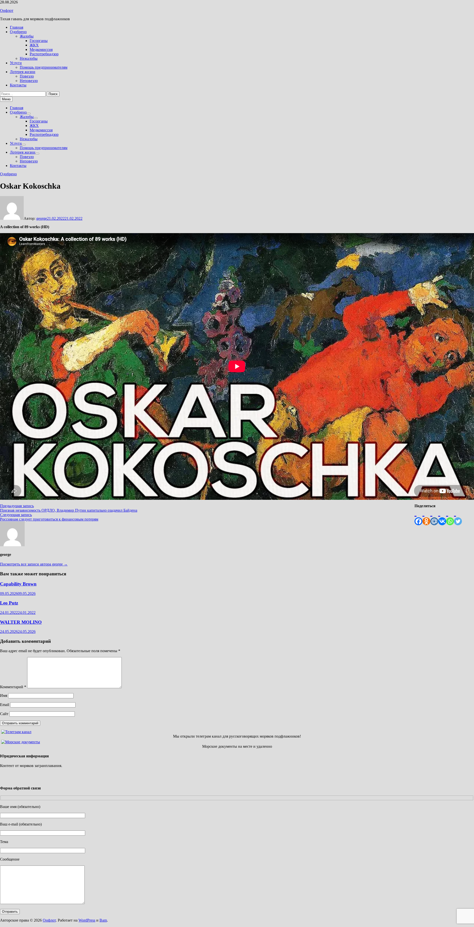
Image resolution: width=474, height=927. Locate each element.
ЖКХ (34, 45)
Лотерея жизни (22, 72)
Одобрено (18, 32)
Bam (103, 920)
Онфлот (6, 10)
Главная (16, 27)
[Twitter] (458, 516)
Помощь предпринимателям (43, 67)
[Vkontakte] (442, 516)
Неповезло (29, 81)
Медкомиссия (41, 49)
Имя (3, 695)
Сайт (4, 714)
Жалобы (27, 36)
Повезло (27, 76)
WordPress (87, 920)
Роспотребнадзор (44, 54)
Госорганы (39, 41)
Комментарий (13, 687)
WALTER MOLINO (21, 622)
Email (4, 705)
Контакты (18, 85)
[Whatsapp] (450, 516)
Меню (6, 99)
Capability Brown (18, 583)
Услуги (16, 63)
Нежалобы (29, 58)
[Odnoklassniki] (426, 516)
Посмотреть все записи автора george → (34, 564)
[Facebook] (418, 516)
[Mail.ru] (434, 516)
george (41, 218)
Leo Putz (9, 602)
